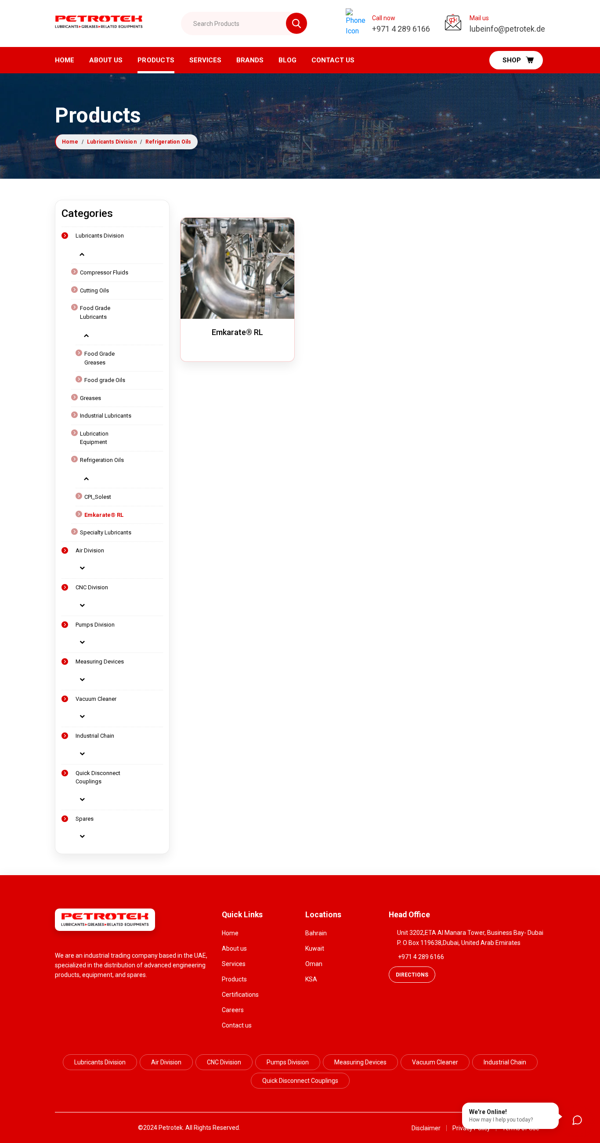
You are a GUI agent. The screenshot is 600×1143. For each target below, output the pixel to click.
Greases (90, 398)
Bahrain (316, 933)
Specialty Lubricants (105, 532)
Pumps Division (95, 624)
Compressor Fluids (104, 272)
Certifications (240, 994)
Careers (233, 1009)
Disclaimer (426, 1128)
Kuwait (314, 948)
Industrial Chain (95, 735)
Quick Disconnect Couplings (98, 777)
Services (205, 60)
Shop (511, 60)
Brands (250, 60)
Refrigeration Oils (168, 142)
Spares (85, 818)
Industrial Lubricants (105, 415)
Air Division (90, 550)
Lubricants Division (112, 142)
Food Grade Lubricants (95, 312)
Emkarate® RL (103, 515)
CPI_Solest (97, 497)
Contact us (237, 1025)
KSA (311, 979)
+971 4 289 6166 (421, 956)
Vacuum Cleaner (96, 699)
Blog (287, 60)
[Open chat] (577, 1120)
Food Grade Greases (99, 358)
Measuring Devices (100, 661)
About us (106, 60)
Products (155, 60)
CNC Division (92, 587)
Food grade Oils (104, 380)
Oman (313, 963)
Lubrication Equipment (94, 438)
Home (64, 60)
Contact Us (332, 60)
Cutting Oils (94, 290)
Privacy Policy (471, 1128)
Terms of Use (520, 1128)
